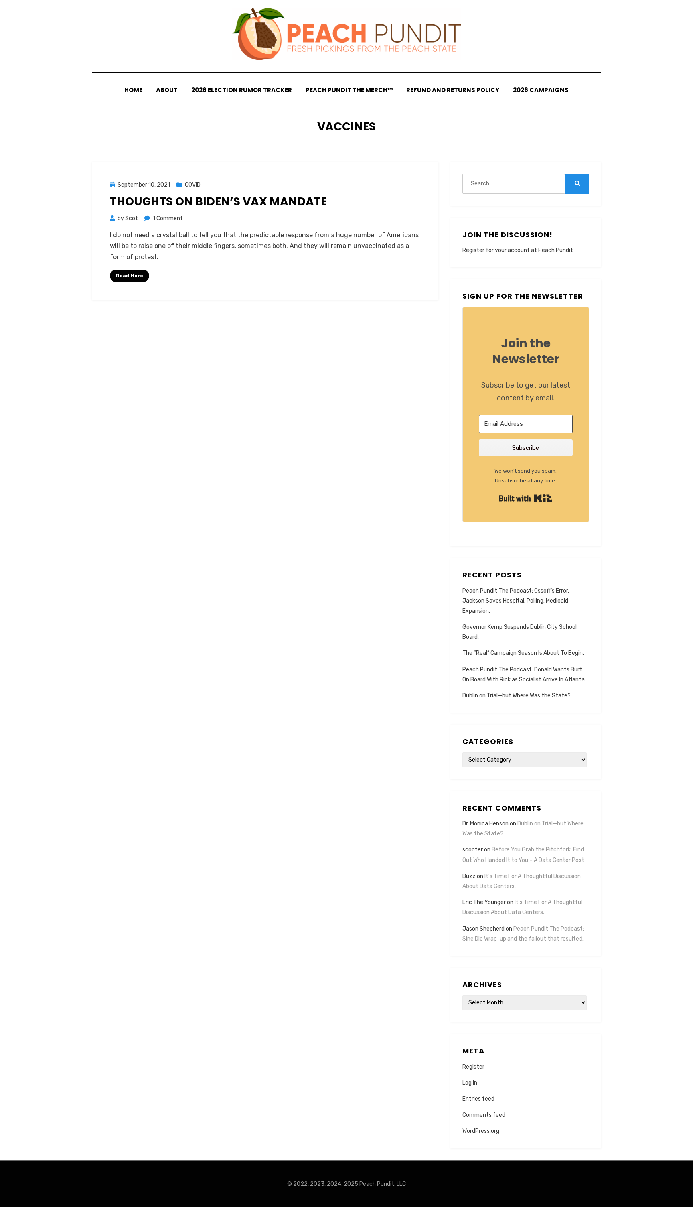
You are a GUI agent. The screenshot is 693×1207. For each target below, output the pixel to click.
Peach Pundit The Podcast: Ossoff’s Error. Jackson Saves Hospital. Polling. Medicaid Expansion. (515, 600)
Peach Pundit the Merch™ (349, 90)
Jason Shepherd (483, 928)
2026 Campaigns (541, 90)
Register (473, 1066)
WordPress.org (480, 1131)
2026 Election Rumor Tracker (241, 90)
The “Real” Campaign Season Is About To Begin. (523, 653)
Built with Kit (525, 498)
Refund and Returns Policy (452, 90)
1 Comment (168, 218)
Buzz (469, 876)
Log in (469, 1082)
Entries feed (478, 1098)
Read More (129, 275)
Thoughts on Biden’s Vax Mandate (218, 201)
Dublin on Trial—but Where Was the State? (516, 695)
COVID (193, 184)
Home (133, 90)
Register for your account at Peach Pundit (517, 250)
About (167, 90)
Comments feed (483, 1114)
